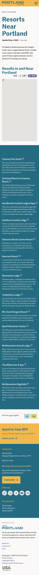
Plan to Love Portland (9, 12)
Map (34, 76)
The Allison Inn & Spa (13, 364)
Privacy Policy (7, 558)
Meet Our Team (7, 460)
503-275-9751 (7, 453)
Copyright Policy (8, 560)
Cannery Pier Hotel (12, 159)
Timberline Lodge (11, 294)
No (27, 416)
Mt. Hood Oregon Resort (14, 311)
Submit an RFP (8, 438)
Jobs (4, 549)
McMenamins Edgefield (14, 384)
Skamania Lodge (11, 275)
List (24, 76)
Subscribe (9, 479)
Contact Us (6, 546)
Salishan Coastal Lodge (14, 220)
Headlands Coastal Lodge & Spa (18, 203)
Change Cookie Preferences (12, 563)
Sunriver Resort (10, 256)
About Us (5, 543)
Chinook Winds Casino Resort (17, 239)
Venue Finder (7, 506)
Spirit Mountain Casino (14, 326)
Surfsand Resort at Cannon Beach (16, 180)
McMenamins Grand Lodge (16, 345)
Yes (33, 416)
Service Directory (8, 508)
